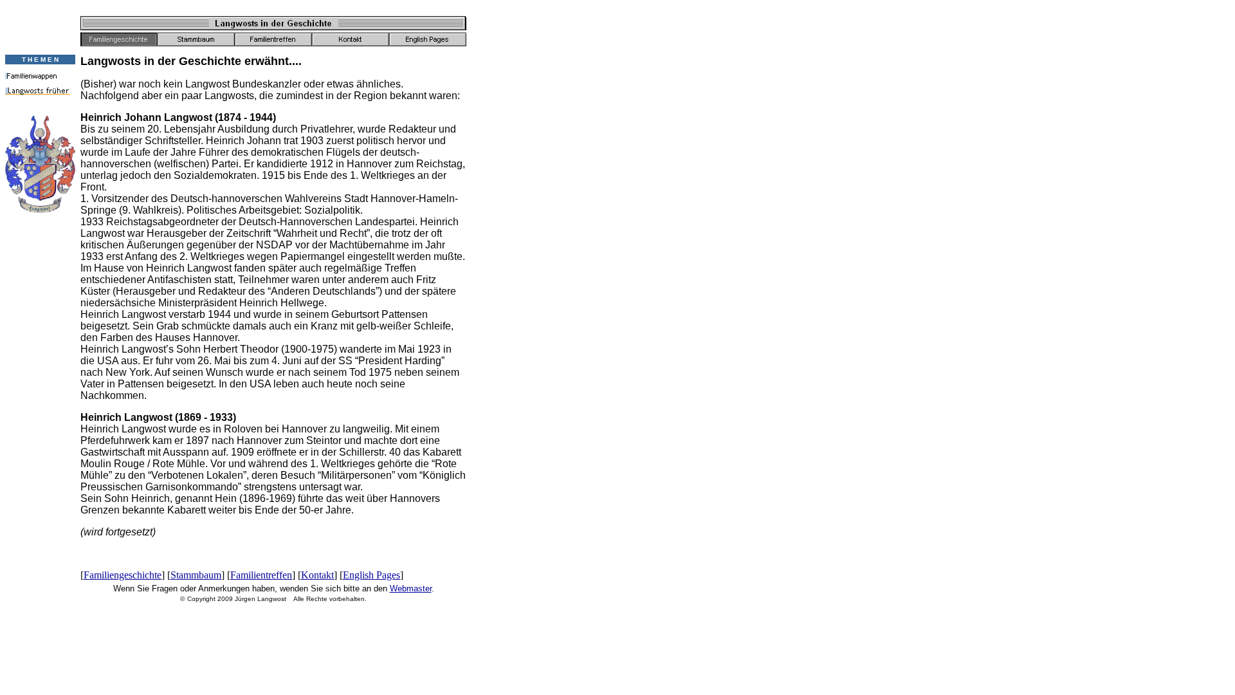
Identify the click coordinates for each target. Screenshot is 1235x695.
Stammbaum (195, 575)
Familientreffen (261, 575)
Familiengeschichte (122, 575)
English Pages (371, 575)
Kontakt (317, 575)
